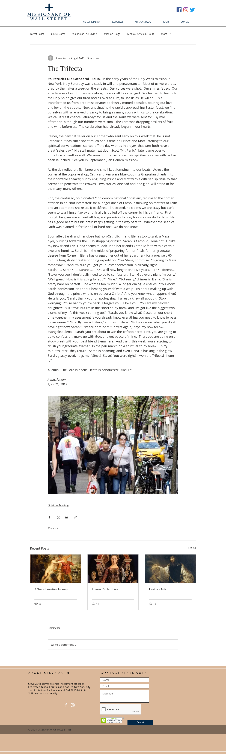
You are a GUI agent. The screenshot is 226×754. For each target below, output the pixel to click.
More (164, 34)
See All (192, 548)
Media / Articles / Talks (140, 34)
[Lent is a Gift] (170, 569)
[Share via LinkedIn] (66, 517)
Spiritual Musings (58, 505)
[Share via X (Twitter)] (58, 517)
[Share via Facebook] (49, 517)
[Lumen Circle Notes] (113, 569)
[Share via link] (75, 517)
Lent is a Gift (157, 589)
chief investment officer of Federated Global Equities (56, 685)
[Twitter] (192, 9)
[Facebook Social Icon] (179, 9)
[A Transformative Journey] (55, 569)
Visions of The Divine (84, 34)
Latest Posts (37, 34)
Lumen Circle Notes (105, 589)
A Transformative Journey (51, 589)
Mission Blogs (112, 34)
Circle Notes (58, 34)
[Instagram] (185, 9)
